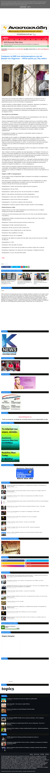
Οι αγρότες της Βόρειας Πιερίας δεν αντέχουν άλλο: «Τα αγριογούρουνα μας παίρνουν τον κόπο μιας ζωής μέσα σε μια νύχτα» (27, 597)
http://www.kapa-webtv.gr (31, 771)
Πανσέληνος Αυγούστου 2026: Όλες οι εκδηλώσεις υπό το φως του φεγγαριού (22, 516)
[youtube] (37, 566)
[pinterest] (37, 563)
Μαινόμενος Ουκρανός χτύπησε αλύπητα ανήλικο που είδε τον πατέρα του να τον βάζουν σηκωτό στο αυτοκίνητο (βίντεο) (26, 491)
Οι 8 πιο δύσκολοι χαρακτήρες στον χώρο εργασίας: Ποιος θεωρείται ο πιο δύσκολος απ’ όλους (25, 282)
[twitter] (37, 561)
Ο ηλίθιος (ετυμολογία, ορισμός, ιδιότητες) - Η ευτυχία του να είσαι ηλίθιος (21, 521)
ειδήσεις (39, 49)
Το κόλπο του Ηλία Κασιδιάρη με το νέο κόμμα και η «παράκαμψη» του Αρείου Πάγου (23, 511)
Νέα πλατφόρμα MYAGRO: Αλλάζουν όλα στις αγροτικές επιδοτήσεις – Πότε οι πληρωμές (25, 717)
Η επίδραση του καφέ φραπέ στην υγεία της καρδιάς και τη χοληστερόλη (22, 698)
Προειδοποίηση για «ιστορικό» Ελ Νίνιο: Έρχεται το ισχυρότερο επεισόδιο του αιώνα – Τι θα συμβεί (26, 506)
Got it (29, 7)
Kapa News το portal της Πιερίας (12, 771)
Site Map (42, 754)
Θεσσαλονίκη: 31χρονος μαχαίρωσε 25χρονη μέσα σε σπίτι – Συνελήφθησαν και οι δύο (8, 282)
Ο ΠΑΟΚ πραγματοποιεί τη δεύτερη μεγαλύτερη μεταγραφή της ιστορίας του (23, 737)
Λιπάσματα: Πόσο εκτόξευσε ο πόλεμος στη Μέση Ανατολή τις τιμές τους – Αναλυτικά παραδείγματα (27, 728)
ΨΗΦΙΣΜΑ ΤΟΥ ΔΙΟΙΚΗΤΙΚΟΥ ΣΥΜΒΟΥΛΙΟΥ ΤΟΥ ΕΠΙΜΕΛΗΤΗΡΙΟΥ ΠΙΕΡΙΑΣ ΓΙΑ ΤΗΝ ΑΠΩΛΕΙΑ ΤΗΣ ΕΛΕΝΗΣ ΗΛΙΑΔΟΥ (26, 486)
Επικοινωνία (36, 754)
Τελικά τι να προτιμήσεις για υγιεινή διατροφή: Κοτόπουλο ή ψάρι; (21, 709)
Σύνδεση (47, 754)
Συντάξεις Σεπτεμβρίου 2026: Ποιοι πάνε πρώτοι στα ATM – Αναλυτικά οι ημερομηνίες (23, 527)
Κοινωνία (7, 53)
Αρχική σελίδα (3, 53)
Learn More (23, 7)
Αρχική (31, 754)
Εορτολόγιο (11, 681)
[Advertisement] (25, 12)
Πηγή (3, 257)
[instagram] (13, 566)
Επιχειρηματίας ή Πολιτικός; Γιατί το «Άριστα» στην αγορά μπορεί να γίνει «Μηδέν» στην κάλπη (25, 495)
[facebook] (13, 561)
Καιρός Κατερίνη (8, 636)
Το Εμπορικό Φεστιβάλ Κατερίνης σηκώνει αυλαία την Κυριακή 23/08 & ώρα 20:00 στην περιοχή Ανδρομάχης (27, 501)
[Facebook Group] (13, 569)
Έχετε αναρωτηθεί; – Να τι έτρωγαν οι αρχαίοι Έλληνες (18, 703)
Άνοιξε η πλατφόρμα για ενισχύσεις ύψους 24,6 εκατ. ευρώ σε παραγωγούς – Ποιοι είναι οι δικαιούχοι (26, 724)
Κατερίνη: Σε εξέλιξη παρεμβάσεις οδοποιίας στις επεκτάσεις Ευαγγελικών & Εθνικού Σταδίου (24, 532)
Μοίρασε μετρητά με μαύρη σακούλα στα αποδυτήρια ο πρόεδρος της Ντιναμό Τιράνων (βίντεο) (27, 747)
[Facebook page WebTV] (37, 569)
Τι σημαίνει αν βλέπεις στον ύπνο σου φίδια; (15, 601)
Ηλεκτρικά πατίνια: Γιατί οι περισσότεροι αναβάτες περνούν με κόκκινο (40, 282)
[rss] (13, 563)
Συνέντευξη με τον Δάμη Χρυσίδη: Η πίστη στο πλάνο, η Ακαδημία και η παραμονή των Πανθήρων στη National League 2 (27, 743)
